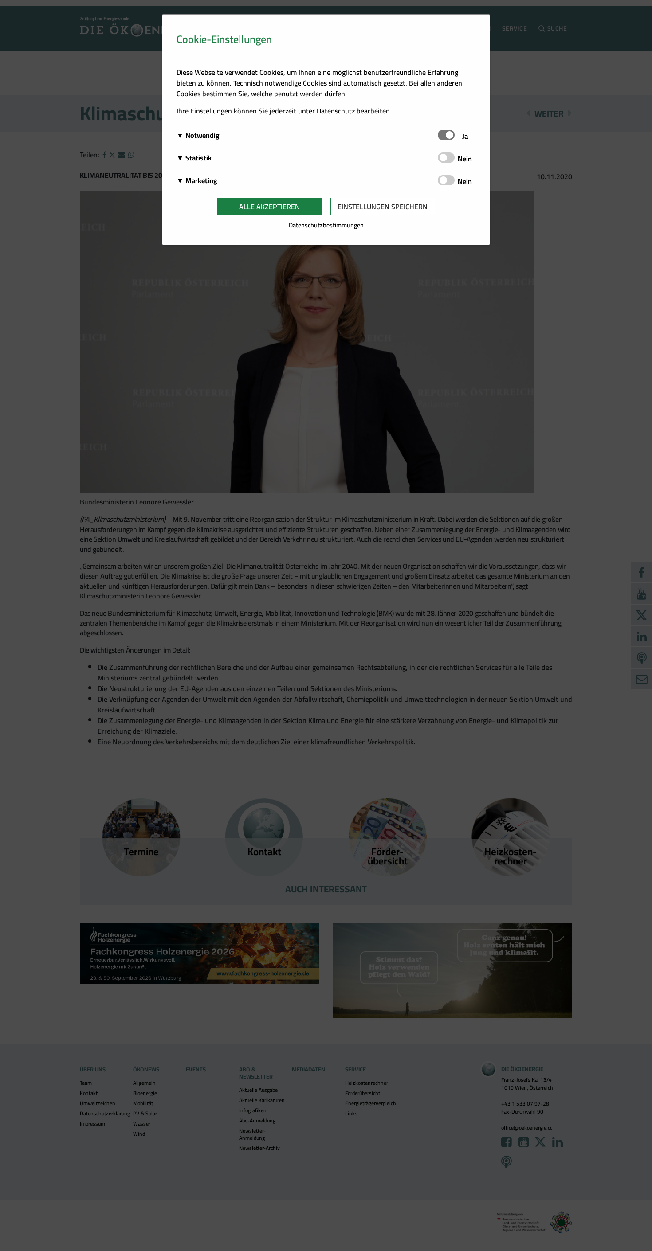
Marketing (201, 180)
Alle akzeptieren (269, 206)
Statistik (198, 157)
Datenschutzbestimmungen (326, 225)
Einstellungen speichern (383, 206)
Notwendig (202, 135)
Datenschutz (336, 110)
